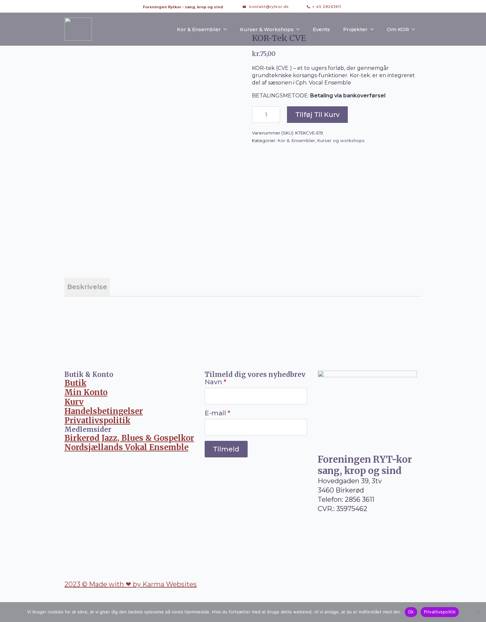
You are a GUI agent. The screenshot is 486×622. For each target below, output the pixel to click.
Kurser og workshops (341, 140)
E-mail (217, 413)
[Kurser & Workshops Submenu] (300, 29)
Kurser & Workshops (267, 29)
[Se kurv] (353, 7)
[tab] (87, 287)
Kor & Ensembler (199, 29)
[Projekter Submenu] (374, 29)
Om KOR (398, 29)
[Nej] (477, 612)
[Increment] (274, 114)
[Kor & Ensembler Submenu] (227, 29)
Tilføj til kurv (317, 115)
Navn (215, 382)
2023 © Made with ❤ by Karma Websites (130, 584)
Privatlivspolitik (440, 611)
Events (321, 29)
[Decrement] (257, 114)
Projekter (355, 29)
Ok (411, 611)
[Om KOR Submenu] (415, 29)
